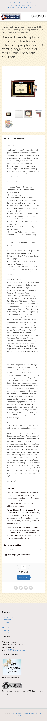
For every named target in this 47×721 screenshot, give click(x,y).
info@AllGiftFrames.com (31, 8)
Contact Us (6, 622)
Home (4, 24)
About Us (5, 632)
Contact (34, 5)
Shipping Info (7, 630)
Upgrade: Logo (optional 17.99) (17, 555)
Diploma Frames (8, 617)
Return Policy (7, 627)
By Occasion (21, 3)
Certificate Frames (33, 3)
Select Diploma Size (12, 545)
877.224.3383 (14, 8)
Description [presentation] (11, 146)
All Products (11, 3)
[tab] (10, 145)
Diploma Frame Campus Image (20, 5)
